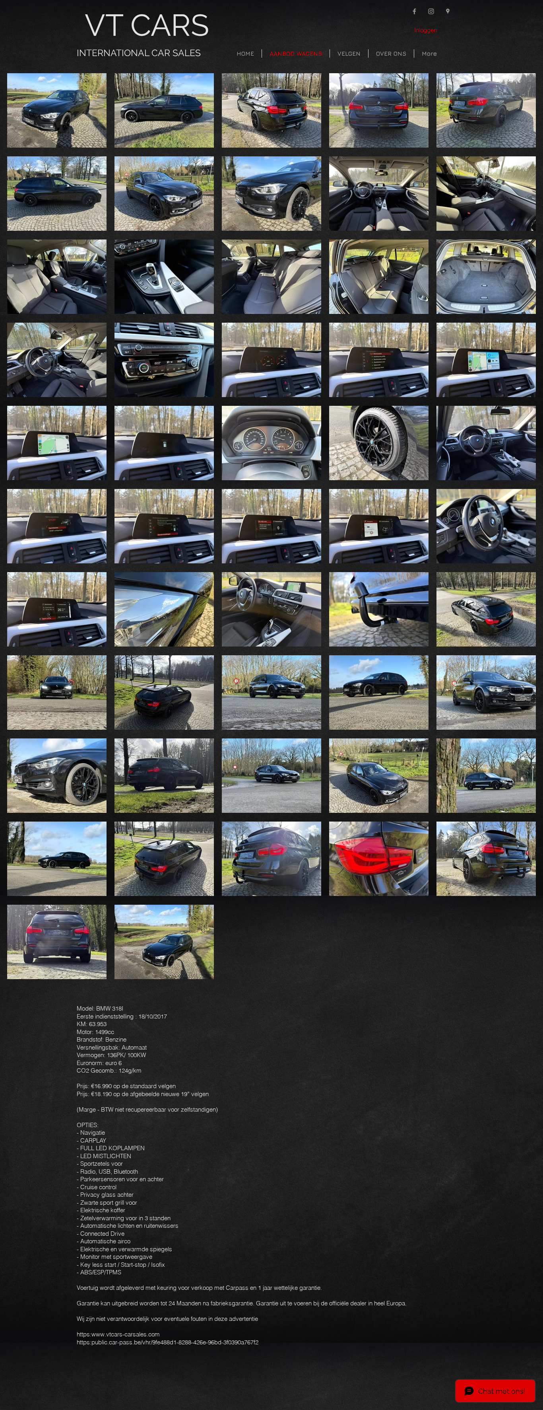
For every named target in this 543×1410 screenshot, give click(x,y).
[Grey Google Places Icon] (448, 11)
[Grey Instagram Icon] (431, 11)
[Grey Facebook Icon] (414, 11)
